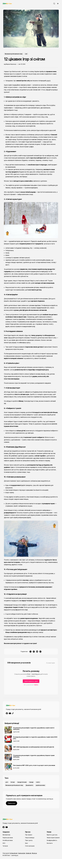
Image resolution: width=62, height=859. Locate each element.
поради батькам (21, 782)
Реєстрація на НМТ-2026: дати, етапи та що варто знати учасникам (34, 765)
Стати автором (29, 846)
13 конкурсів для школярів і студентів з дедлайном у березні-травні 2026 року (33, 756)
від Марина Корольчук (10, 64)
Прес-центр (28, 840)
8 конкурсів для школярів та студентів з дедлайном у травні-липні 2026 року (35, 737)
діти (7, 782)
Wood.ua (34, 853)
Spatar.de (28, 853)
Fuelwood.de (21, 853)
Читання (5, 846)
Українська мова (8, 837)
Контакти (49, 843)
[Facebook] (7, 713)
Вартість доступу (52, 835)
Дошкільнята (29, 785)
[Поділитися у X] (30, 652)
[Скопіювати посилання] (40, 652)
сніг (26, 53)
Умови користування (53, 837)
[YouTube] (10, 713)
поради (31, 782)
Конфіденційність (52, 840)
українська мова (40, 785)
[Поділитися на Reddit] (37, 652)
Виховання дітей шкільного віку (13, 53)
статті (48, 80)
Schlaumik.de (13, 853)
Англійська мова (8, 840)
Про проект (28, 835)
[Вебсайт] (13, 713)
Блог (26, 843)
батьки (13, 782)
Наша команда (29, 837)
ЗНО (4, 843)
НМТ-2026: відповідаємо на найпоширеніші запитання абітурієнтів (33, 747)
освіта (38, 782)
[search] (54, 3)
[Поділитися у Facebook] (34, 652)
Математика (6, 835)
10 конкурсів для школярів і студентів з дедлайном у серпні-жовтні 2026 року (33, 728)
